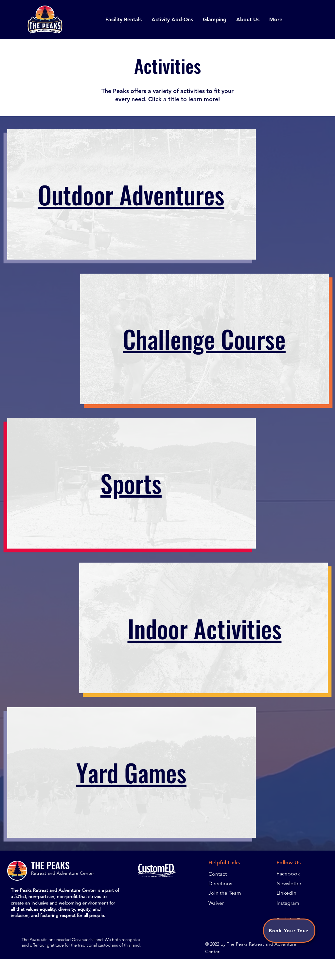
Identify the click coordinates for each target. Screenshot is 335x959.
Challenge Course (204, 339)
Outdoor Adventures (131, 194)
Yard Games (131, 772)
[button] (123, 19)
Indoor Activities (205, 628)
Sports (131, 483)
